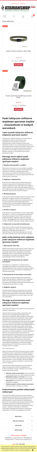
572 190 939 (20, 444)
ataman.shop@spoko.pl (25, 439)
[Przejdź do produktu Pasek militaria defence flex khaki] (18, 38)
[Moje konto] (23, 16)
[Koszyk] (32, 16)
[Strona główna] (18, 8)
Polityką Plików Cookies (7, 448)
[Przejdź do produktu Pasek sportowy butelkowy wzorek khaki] (18, 83)
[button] (4, 16)
